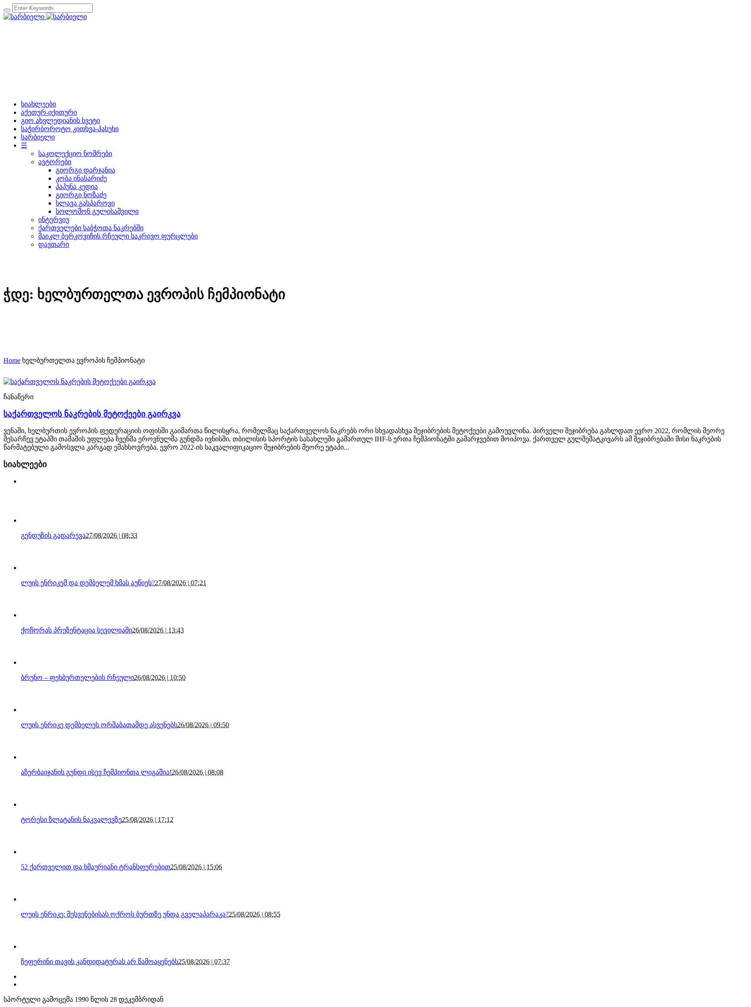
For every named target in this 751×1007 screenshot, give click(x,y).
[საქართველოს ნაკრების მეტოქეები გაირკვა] (79, 381)
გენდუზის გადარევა (53, 535)
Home (11, 360)
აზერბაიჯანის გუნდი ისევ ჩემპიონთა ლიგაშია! (96, 772)
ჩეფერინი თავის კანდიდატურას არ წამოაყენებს (99, 961)
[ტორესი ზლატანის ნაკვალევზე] (36, 804)
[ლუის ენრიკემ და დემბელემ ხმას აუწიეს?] (36, 567)
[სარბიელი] (45, 16)
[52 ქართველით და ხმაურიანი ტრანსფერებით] (36, 851)
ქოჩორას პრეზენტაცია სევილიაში (76, 630)
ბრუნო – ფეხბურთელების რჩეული (77, 677)
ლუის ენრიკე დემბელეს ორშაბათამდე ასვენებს (99, 725)
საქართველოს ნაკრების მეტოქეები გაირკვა (92, 413)
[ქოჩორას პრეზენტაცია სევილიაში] (36, 615)
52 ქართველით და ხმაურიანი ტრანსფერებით (95, 867)
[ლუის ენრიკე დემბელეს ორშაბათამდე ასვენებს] (36, 709)
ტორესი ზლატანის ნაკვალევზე (71, 819)
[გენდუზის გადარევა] (36, 520)
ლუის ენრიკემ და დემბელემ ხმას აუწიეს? (88, 582)
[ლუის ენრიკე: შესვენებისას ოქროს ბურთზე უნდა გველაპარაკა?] (36, 899)
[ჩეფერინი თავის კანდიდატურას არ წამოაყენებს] (36, 946)
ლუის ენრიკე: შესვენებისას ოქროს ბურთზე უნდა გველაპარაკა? (125, 914)
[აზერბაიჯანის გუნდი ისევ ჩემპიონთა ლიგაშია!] (36, 757)
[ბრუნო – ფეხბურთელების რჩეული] (36, 662)
